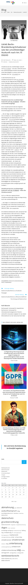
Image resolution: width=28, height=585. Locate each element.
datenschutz (4, 515)
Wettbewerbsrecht (5, 468)
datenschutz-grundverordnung (15, 280)
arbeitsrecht (19, 507)
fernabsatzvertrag (17, 530)
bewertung (21, 513)
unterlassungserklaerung (6, 546)
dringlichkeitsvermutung (21, 524)
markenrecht (13, 535)
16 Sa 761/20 (12, 119)
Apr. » (15, 501)
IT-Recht (3, 475)
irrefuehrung (7, 532)
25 (16, 494)
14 (2, 492)
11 (16, 490)
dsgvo (2, 282)
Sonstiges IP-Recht (5, 476)
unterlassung (15, 543)
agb (15, 507)
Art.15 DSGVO (7, 68)
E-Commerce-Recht (5, 473)
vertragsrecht (5, 553)
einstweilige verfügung (7, 530)
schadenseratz (8, 282)
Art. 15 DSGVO (5, 87)
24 (13, 494)
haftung (24, 530)
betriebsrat (16, 513)
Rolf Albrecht (6, 60)
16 (9, 492)
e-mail (9, 528)
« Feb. (12, 501)
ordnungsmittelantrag (6, 537)
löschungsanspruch (5, 535)
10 (13, 490)
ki (12, 532)
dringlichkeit (13, 524)
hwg (2, 532)
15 (5, 492)
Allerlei (5, 62)
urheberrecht (16, 547)
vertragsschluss (13, 552)
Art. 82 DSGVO (20, 79)
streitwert (3, 543)
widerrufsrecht (5, 560)
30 (9, 496)
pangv (12, 537)
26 (20, 494)
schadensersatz (18, 539)
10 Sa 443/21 (15, 74)
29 (5, 496)
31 (13, 496)
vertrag (22, 550)
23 (9, 494)
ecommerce (13, 528)
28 (2, 496)
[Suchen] (24, 462)
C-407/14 (16, 149)
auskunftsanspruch (9, 511)
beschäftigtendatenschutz (7, 513)
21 (2, 494)
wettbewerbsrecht (10, 555)
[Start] (1, 12)
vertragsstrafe (20, 552)
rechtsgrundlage (18, 537)
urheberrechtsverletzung (8, 550)
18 (16, 492)
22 (5, 494)
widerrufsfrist (15, 558)
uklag (7, 543)
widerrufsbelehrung (6, 558)
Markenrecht (4, 471)
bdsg (18, 511)
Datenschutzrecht (14, 62)
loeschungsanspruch (17, 532)
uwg (19, 549)
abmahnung (7, 507)
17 (13, 492)
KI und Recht (4, 478)
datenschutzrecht (5, 524)
